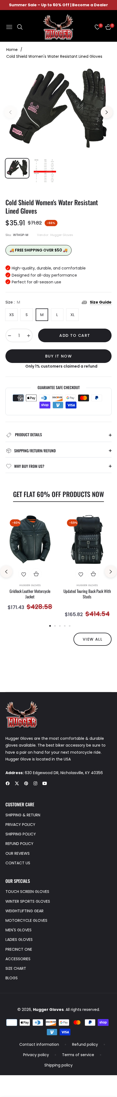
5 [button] (69, 626)
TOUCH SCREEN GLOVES (27, 891)
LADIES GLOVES (19, 939)
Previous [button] (10, 112)
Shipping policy (58, 1065)
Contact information (39, 1044)
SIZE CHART (15, 968)
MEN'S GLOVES (18, 930)
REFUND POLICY (19, 843)
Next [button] (107, 112)
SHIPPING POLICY (20, 834)
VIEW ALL (92, 639)
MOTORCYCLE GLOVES (26, 920)
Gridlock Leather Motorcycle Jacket (30, 594)
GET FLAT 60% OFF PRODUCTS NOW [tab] (58, 494)
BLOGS (11, 978)
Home (12, 49)
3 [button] (60, 626)
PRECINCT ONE (18, 949)
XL (72, 314)
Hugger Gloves (30, 585)
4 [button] (65, 626)
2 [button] (55, 626)
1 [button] (50, 626)
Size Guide (101, 302)
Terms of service (78, 1054)
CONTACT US (17, 863)
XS (11, 314)
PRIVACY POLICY (20, 824)
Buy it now (58, 356)
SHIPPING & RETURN (22, 815)
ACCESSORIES (17, 959)
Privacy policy (36, 1054)
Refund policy (85, 1044)
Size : (12, 302)
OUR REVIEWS (17, 853)
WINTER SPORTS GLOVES (27, 901)
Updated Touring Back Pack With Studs (87, 594)
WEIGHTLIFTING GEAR (24, 911)
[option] (58, 110)
